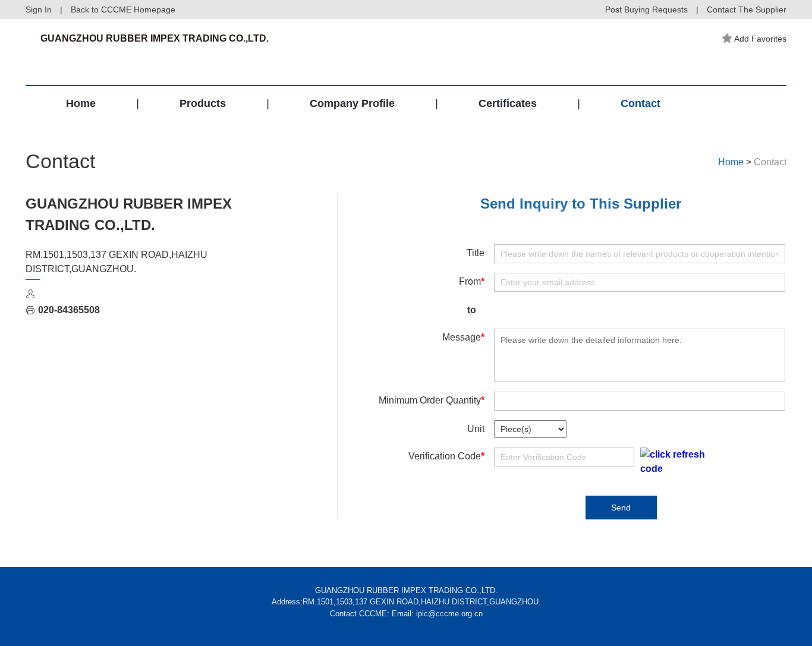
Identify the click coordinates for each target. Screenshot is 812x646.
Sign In (39, 9)
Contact (640, 103)
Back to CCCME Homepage (123, 9)
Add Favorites (760, 38)
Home (81, 103)
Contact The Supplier (746, 9)
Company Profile (352, 103)
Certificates (508, 103)
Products (203, 103)
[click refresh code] (672, 462)
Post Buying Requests (646, 9)
